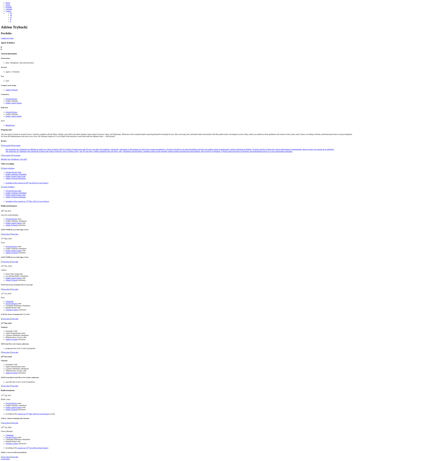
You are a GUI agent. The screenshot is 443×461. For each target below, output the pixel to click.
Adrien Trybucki (12, 90)
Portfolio (9, 7)
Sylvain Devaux (11, 99)
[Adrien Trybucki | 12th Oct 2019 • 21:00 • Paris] (9, 319)
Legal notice (5, 459)
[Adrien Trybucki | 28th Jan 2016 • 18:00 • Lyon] (9, 234)
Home (8, 3)
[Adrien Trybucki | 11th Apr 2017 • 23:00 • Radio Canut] (9, 423)
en (11, 15)
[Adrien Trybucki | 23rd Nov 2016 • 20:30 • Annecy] (9, 289)
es (11, 17)
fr (10, 19)
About (8, 5)
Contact (8, 11)
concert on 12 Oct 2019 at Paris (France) (33, 448)
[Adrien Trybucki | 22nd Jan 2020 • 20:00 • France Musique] (9, 457)
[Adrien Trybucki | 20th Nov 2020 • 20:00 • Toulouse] (9, 386)
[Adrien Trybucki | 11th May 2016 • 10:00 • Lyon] (9, 262)
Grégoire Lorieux (12, 310)
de (11, 13)
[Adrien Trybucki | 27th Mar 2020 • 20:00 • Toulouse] (9, 352)
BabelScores (10, 125)
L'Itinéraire (9, 301)
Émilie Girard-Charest (14, 103)
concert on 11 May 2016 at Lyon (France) (34, 414)
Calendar (9, 9)
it (10, 21)
